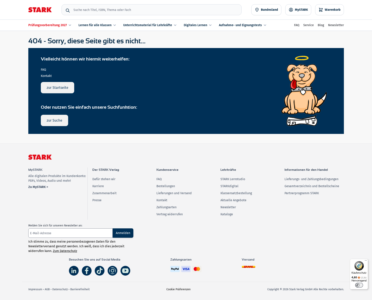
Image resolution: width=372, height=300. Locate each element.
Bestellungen (165, 186)
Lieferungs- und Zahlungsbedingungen (311, 179)
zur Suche (54, 120)
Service (308, 25)
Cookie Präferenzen (178, 289)
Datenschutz (60, 289)
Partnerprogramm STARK (302, 193)
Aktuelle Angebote (233, 200)
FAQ (296, 25)
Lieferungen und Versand (174, 193)
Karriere (98, 186)
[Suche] (67, 10)
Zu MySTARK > (38, 187)
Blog (321, 25)
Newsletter (336, 25)
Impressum (35, 289)
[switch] (359, 285)
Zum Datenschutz (65, 251)
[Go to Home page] (40, 9)
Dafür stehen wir (103, 179)
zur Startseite (57, 87)
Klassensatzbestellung (236, 193)
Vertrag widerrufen (169, 214)
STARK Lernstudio (232, 179)
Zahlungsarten (166, 207)
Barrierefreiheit (80, 289)
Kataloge (226, 214)
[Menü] (365, 261)
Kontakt (46, 76)
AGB (47, 289)
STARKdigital (229, 186)
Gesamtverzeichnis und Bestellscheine (312, 186)
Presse (97, 200)
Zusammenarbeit (104, 193)
